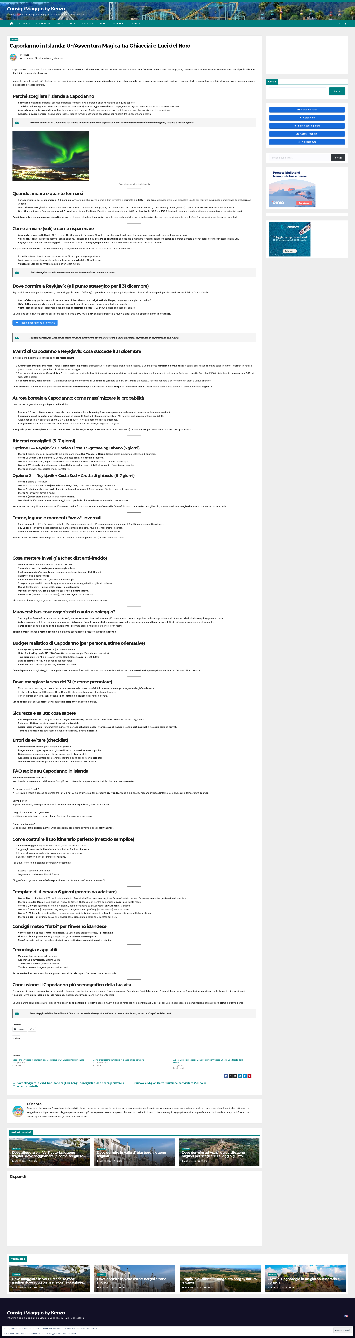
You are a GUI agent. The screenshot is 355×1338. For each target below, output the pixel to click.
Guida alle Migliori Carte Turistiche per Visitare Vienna (168, 1083)
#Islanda (58, 58)
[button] (340, 23)
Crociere (88, 23)
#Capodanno (45, 58)
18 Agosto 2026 (278, 1287)
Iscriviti (338, 157)
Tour (103, 23)
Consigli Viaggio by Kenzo (36, 9)
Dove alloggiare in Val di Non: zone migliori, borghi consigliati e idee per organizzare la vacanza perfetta (71, 1085)
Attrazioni (43, 23)
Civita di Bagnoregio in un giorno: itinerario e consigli (304, 1280)
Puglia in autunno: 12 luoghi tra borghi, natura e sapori (219, 1280)
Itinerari (272, 1274)
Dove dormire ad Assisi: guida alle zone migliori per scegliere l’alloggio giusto (213, 1154)
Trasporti (135, 23)
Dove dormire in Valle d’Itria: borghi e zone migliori (131, 1154)
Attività (117, 23)
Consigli (24, 23)
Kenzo (26, 55)
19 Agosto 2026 (193, 1287)
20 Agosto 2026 (23, 1287)
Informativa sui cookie (67, 1333)
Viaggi (72, 23)
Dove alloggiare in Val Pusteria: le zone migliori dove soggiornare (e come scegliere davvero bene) (47, 1156)
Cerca (272, 81)
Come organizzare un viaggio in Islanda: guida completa (118, 1060)
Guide (59, 23)
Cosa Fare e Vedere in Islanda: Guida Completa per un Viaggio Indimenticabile (48, 1060)
